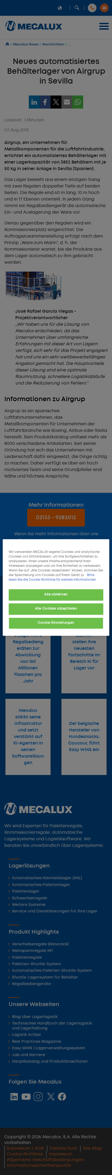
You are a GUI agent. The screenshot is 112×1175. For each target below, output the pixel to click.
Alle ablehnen (55, 594)
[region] (56, 587)
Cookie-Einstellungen (56, 623)
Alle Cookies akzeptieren (56, 609)
